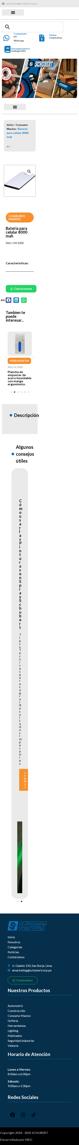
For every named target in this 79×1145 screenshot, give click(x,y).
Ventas (53, 35)
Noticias (13, 952)
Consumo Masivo (17, 217)
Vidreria (13, 1045)
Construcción (16, 1010)
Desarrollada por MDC (16, 1139)
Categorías (15, 947)
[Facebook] (12, 1115)
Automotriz (15, 1005)
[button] (13, 12)
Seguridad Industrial (21, 1040)
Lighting (13, 1030)
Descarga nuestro (20, 48)
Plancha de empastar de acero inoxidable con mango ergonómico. (19, 378)
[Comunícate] (6, 38)
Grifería (13, 1020)
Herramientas (19, 360)
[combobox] (32, 26)
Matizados (15, 1035)
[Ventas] (41, 38)
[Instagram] (23, 1115)
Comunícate (20, 33)
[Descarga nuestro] (7, 49)
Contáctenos (16, 957)
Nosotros (14, 942)
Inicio (10, 124)
